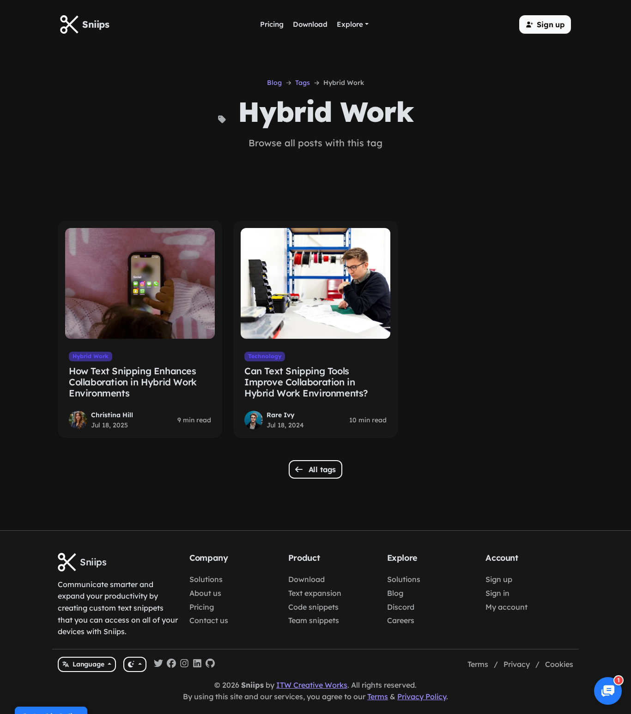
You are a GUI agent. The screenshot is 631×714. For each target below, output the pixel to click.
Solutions (206, 579)
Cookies (559, 664)
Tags (302, 82)
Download (306, 579)
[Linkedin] (197, 665)
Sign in (497, 593)
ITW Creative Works (311, 685)
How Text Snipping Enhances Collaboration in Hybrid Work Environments (133, 382)
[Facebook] (171, 665)
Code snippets (313, 607)
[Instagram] (184, 665)
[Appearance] (134, 664)
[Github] (210, 665)
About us (205, 593)
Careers (400, 620)
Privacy (517, 664)
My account (506, 607)
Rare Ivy (281, 415)
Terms (477, 664)
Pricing (201, 607)
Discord (400, 607)
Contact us (208, 620)
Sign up (498, 579)
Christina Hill (112, 415)
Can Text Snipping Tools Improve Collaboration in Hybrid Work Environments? (306, 382)
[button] (545, 24)
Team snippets (313, 620)
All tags (321, 469)
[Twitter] (158, 665)
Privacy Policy (421, 696)
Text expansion (314, 593)
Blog (274, 82)
